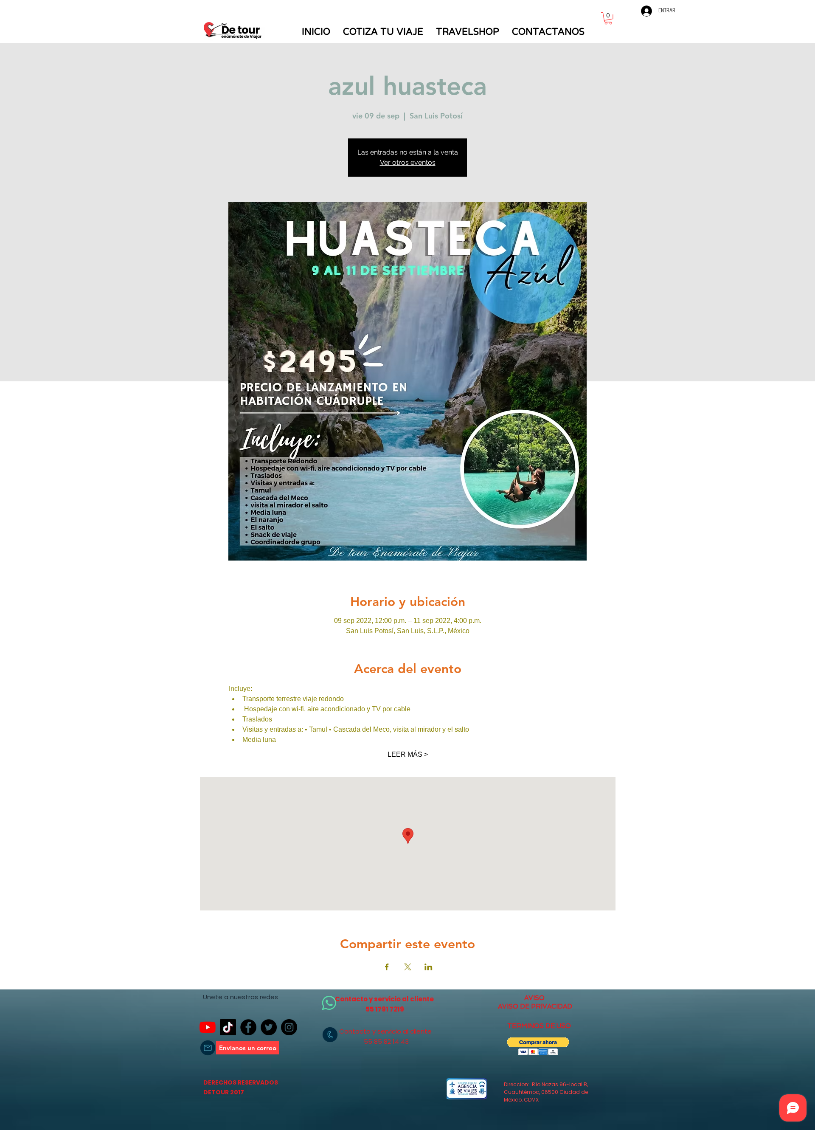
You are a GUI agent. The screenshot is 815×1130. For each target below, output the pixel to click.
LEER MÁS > (408, 754)
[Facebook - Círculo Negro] (248, 1027)
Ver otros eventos (408, 162)
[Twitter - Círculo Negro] (269, 1027)
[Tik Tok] (228, 1027)
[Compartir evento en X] (408, 967)
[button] (608, 18)
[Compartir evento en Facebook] (387, 967)
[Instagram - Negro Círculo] (289, 1027)
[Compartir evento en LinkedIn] (428, 967)
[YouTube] (208, 1027)
